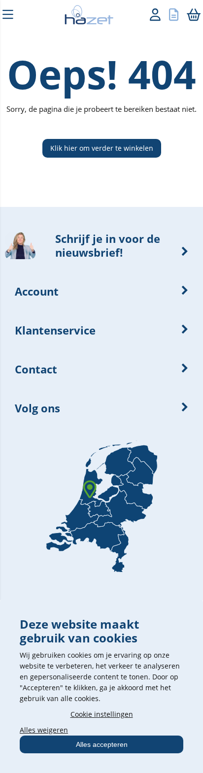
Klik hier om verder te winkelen (101, 148)
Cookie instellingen (101, 714)
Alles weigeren (44, 730)
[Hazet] (84, 16)
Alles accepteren (102, 744)
